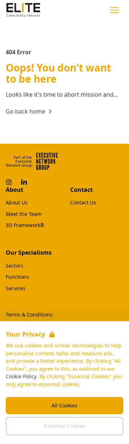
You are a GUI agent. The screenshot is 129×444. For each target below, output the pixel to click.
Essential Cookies (64, 425)
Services (15, 288)
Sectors (14, 266)
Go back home (25, 111)
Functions (17, 277)
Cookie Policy (21, 376)
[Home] (23, 10)
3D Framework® (25, 225)
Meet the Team (24, 214)
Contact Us (83, 202)
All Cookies (64, 405)
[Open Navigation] (114, 10)
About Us (17, 202)
